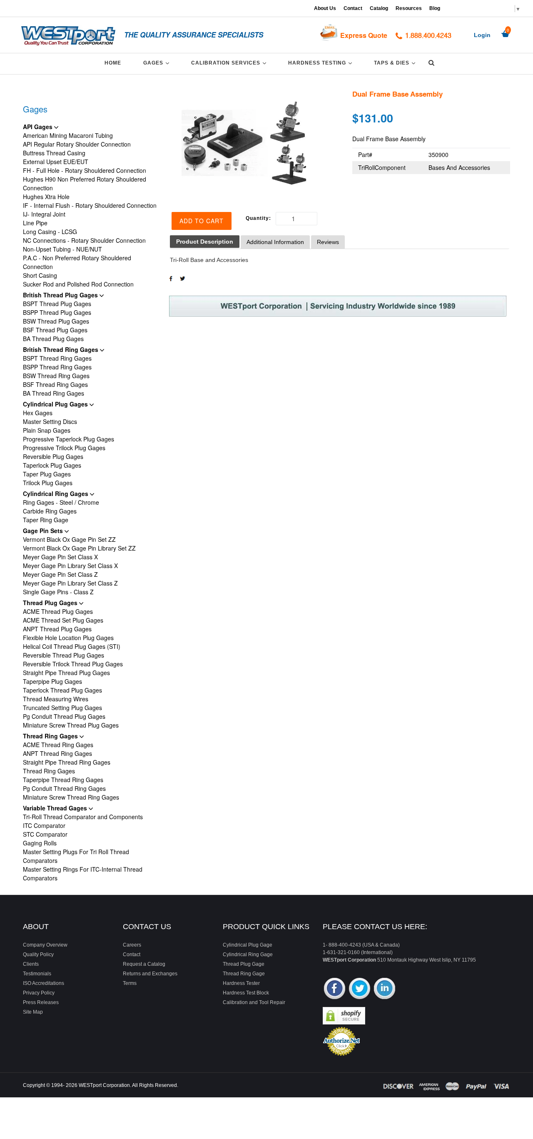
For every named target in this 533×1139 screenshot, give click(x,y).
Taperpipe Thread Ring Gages (63, 779)
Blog (434, 8)
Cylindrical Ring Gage (248, 954)
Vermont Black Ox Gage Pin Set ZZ (69, 539)
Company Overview (45, 945)
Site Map (33, 1012)
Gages (157, 63)
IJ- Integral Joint (44, 214)
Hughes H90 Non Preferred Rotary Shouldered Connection (84, 183)
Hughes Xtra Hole (46, 196)
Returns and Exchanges (150, 974)
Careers (132, 945)
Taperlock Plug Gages (52, 465)
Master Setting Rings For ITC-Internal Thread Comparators (82, 873)
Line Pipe (35, 223)
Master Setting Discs (50, 421)
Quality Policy (38, 954)
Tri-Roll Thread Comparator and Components (83, 817)
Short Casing (40, 275)
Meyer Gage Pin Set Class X (60, 557)
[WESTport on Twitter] (359, 989)
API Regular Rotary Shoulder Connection (77, 144)
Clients (31, 964)
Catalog (379, 8)
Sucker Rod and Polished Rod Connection (78, 284)
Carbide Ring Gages (50, 511)
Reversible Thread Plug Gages (63, 655)
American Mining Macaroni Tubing (68, 135)
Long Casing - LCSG (50, 231)
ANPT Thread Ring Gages (57, 753)
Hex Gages (37, 413)
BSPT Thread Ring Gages (57, 358)
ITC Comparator (44, 825)
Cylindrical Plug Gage (247, 945)
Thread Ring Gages (51, 736)
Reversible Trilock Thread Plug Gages (73, 664)
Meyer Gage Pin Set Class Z (60, 574)
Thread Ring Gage (244, 974)
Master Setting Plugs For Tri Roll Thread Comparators (76, 856)
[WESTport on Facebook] (334, 989)
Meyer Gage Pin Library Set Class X (70, 565)
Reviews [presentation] (328, 242)
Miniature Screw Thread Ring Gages (71, 797)
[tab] (204, 241)
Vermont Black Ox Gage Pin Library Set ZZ (79, 548)
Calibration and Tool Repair (254, 1002)
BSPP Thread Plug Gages (57, 312)
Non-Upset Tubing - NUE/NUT (62, 249)
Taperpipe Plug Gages (52, 681)
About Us (325, 8)
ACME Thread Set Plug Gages (63, 620)
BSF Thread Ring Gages (55, 384)
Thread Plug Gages (51, 602)
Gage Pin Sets (44, 530)
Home (113, 63)
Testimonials (37, 974)
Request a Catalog (144, 964)
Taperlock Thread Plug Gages (62, 690)
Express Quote (363, 35)
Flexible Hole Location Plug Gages (68, 637)
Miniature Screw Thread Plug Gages (71, 725)
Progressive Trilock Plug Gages (64, 448)
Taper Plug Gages (47, 474)
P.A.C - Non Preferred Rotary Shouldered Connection (77, 262)
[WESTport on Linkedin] (384, 989)
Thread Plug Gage (243, 964)
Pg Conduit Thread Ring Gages (64, 788)
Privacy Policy (39, 993)
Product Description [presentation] (204, 241)
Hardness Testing (321, 63)
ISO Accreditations (43, 983)
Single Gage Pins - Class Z (58, 592)
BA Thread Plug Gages (53, 338)
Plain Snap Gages (46, 430)
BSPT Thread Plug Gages (57, 303)
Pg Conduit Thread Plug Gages (64, 716)
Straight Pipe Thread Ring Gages (66, 762)
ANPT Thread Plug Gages (57, 629)
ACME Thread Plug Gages (58, 611)
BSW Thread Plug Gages (56, 321)
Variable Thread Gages (56, 808)
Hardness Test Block (246, 993)
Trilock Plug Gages (47, 483)
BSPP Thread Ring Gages (57, 367)
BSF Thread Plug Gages (55, 330)
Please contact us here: (375, 926)
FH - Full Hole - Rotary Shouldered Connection (84, 170)
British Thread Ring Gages (61, 349)
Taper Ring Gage (45, 520)
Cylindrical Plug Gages (56, 404)
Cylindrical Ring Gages (56, 493)
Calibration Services (230, 63)
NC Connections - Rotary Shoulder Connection (84, 240)
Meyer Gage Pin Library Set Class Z (70, 583)
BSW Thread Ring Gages (56, 375)
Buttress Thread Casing (54, 153)
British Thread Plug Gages (61, 295)
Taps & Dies (396, 63)
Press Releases (41, 1002)
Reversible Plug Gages (53, 456)
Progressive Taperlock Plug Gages (68, 439)
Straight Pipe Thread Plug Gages (66, 672)
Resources (409, 8)
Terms (130, 983)
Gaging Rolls (40, 843)
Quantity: (258, 218)
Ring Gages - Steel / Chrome (61, 502)
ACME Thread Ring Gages (58, 744)
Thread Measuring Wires (55, 699)
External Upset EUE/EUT (55, 161)
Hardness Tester (241, 983)
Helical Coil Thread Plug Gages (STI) (71, 646)
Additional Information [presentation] (275, 242)
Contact (353, 8)
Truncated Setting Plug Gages (62, 707)
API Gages (38, 126)
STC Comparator (45, 834)
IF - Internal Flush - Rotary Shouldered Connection (90, 205)
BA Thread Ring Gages (53, 393)
